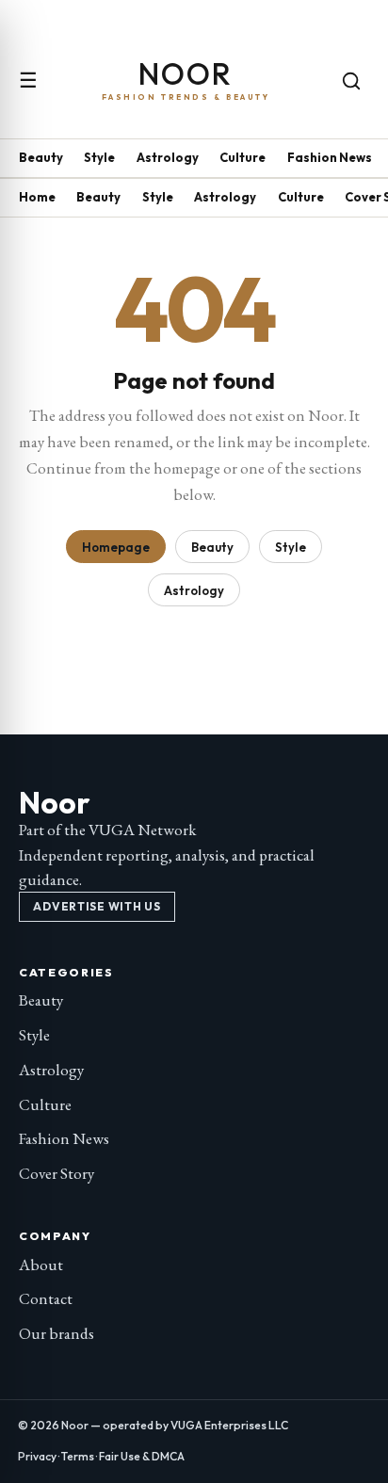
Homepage (116, 547)
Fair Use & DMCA (142, 1456)
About (41, 1264)
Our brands (56, 1333)
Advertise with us (96, 906)
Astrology (168, 157)
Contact (46, 1298)
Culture (242, 157)
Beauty (41, 157)
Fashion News (329, 157)
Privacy (37, 1456)
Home (37, 196)
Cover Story (56, 1173)
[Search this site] (351, 81)
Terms (77, 1456)
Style (99, 157)
